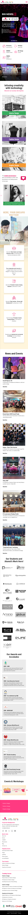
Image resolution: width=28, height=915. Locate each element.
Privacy (8, 913)
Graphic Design (6, 809)
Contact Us (4, 845)
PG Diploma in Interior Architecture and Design (11, 888)
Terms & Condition (14, 913)
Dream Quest (5, 856)
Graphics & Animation (6, 867)
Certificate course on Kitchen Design (9, 890)
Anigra (3, 852)
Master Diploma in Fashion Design (9, 877)
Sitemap (19, 913)
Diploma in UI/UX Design (7, 901)
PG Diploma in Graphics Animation (9, 899)
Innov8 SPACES (5, 858)
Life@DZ (4, 839)
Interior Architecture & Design (8, 863)
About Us (4, 835)
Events (3, 837)
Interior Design (6, 803)
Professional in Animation (7, 897)
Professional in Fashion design (8, 879)
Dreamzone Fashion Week (7, 850)
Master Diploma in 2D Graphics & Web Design (11, 895)
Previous (1, 195)
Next (27, 195)
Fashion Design (6, 806)
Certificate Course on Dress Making (9, 881)
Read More (4, 76)
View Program (7, 112)
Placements (4, 841)
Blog (3, 843)
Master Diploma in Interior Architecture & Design (12, 886)
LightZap (4, 854)
